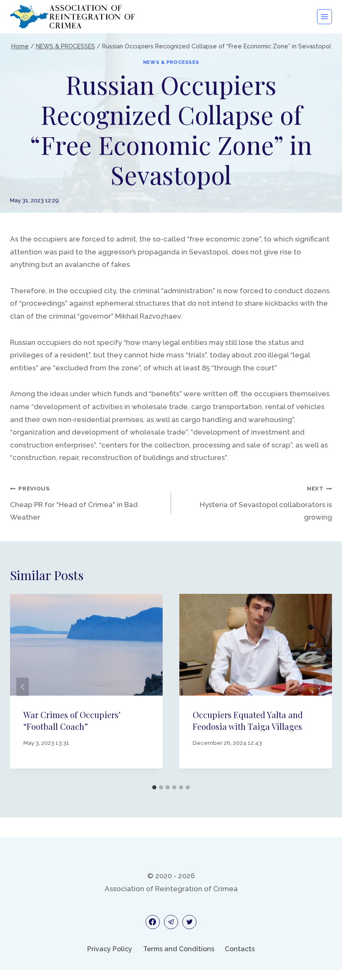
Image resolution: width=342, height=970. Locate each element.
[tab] (154, 787)
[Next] (319, 687)
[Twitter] (189, 922)
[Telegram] (171, 922)
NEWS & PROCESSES (171, 62)
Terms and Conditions (178, 949)
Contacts (240, 949)
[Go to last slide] (22, 687)
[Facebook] (153, 922)
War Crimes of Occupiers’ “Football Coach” (72, 720)
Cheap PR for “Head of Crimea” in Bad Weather (74, 503)
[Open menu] (324, 16)
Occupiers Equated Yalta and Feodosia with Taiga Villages (248, 720)
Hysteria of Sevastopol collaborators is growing (266, 503)
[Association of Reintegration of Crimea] (72, 16)
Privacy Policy (109, 949)
